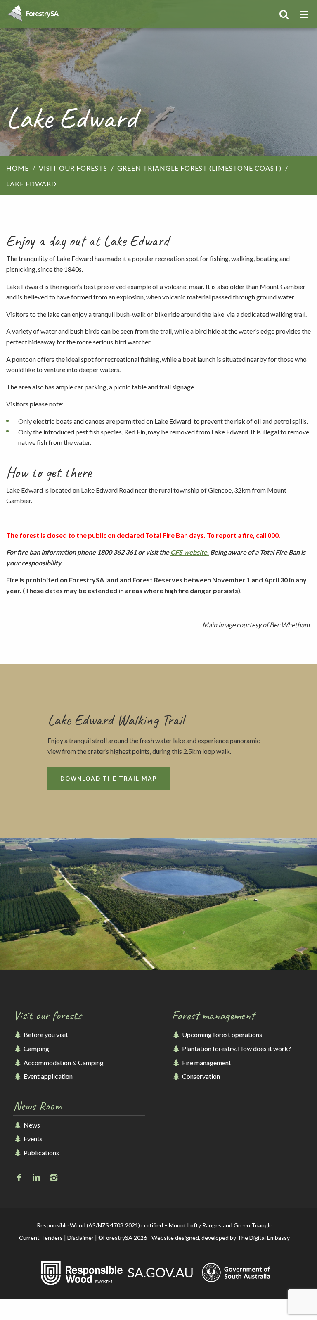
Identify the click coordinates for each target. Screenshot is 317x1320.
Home (17, 168)
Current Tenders (41, 1237)
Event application (47, 1076)
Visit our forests (73, 168)
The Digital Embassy (263, 1237)
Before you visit (45, 1034)
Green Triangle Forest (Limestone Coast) (199, 168)
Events (32, 1138)
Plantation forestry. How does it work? (236, 1048)
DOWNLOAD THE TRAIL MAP (108, 778)
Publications (40, 1152)
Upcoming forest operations (221, 1034)
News (31, 1125)
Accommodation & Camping (63, 1062)
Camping (35, 1048)
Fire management (206, 1062)
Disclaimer (80, 1237)
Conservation (200, 1076)
